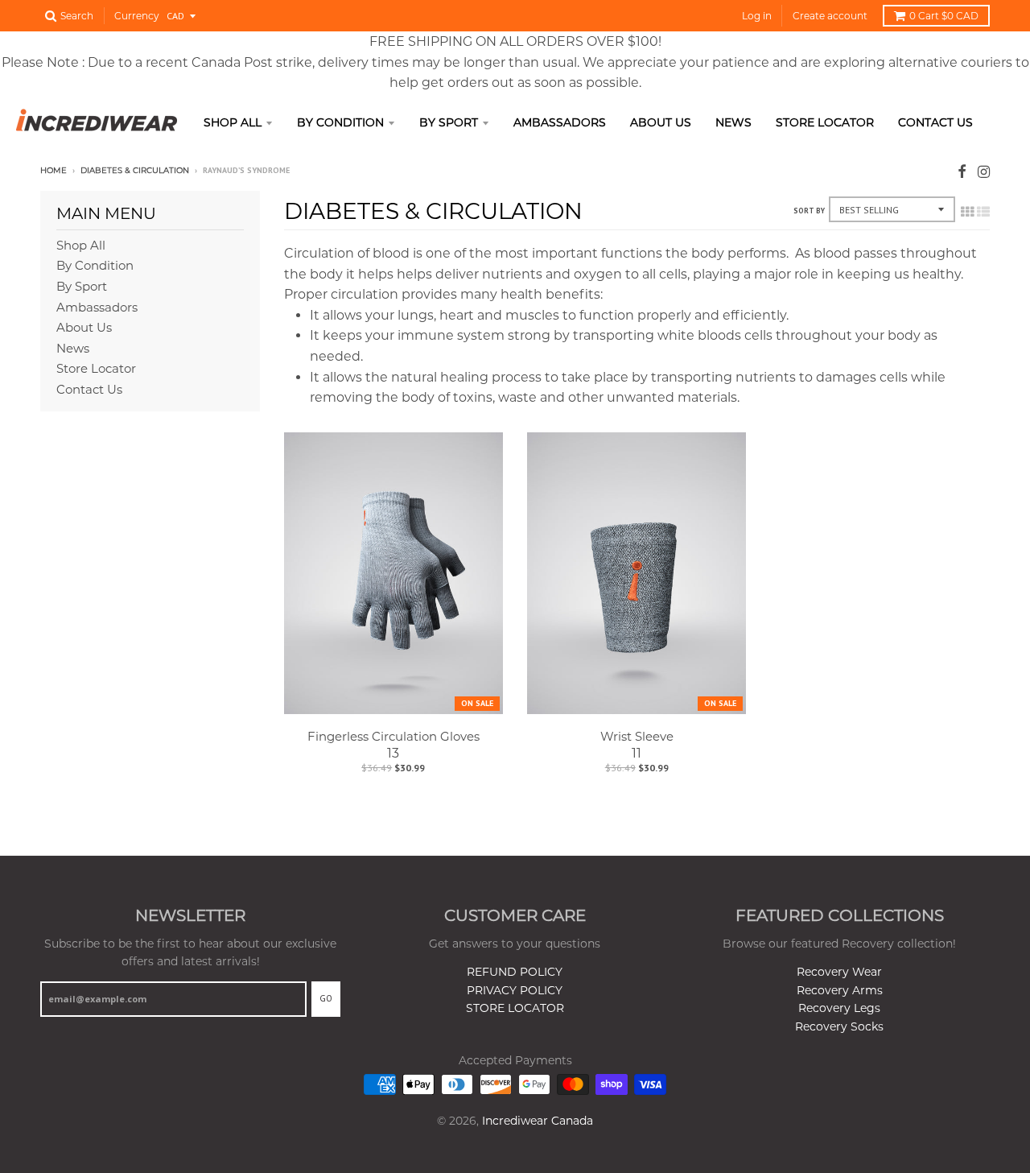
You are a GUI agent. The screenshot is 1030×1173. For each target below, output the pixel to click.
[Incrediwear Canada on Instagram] (984, 172)
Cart (943, 16)
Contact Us (935, 122)
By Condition (340, 122)
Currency (136, 16)
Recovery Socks (839, 1026)
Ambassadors (559, 122)
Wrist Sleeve (637, 736)
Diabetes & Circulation (134, 170)
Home (53, 170)
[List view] (983, 211)
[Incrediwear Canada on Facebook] (962, 172)
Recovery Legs (839, 1008)
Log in (757, 16)
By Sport (448, 122)
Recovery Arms (840, 990)
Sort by (809, 210)
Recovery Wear (839, 971)
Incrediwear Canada (537, 1120)
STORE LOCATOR (515, 1008)
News (733, 122)
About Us (660, 122)
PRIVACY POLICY (514, 990)
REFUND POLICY (514, 971)
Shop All (233, 122)
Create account (830, 16)
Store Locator (825, 122)
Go (325, 998)
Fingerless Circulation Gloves (393, 736)
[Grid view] (967, 211)
